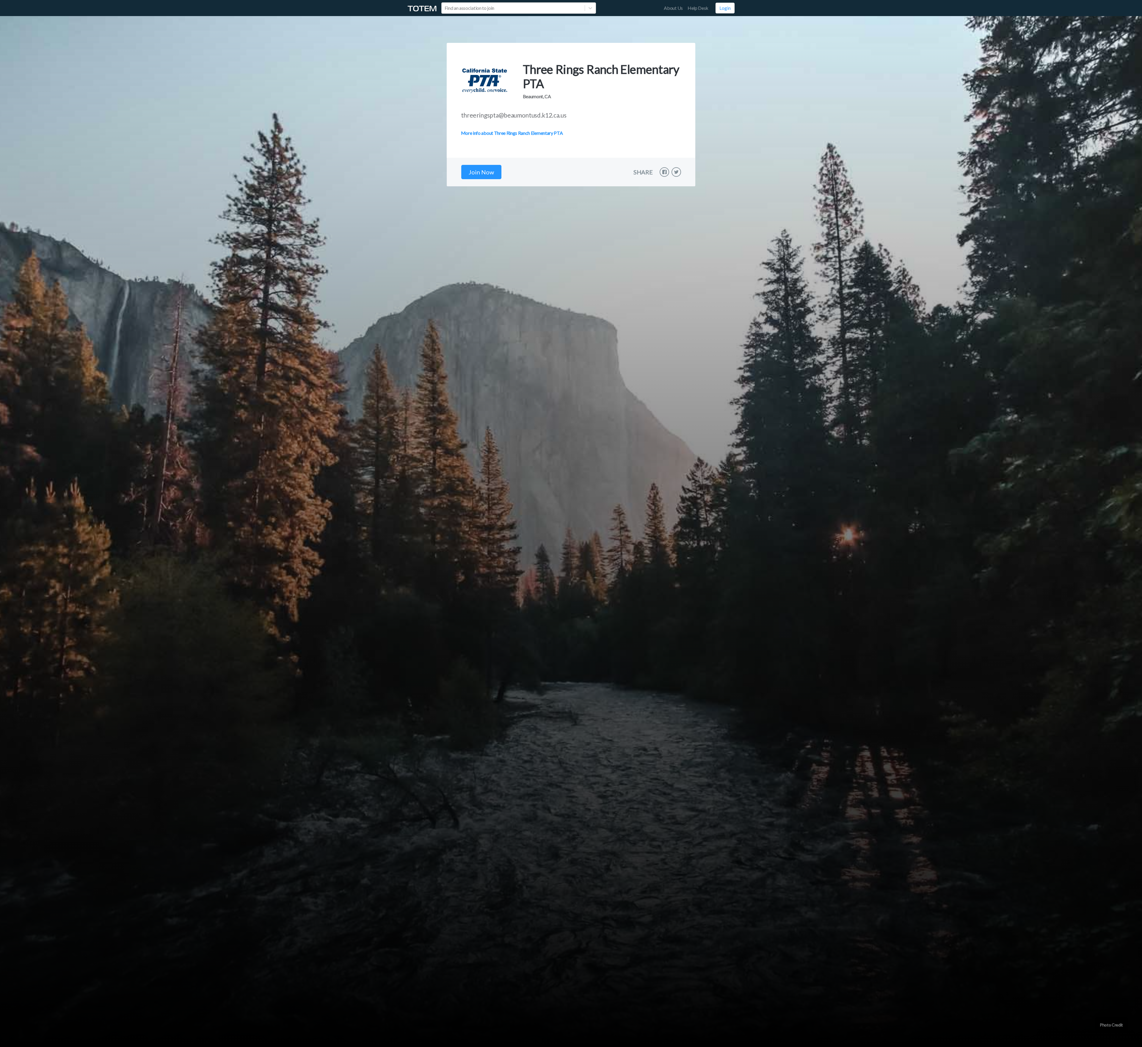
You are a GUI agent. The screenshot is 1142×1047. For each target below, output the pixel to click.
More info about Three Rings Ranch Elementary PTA (512, 133)
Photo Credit (1111, 1024)
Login (725, 8)
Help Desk (698, 8)
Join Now (481, 172)
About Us (673, 8)
